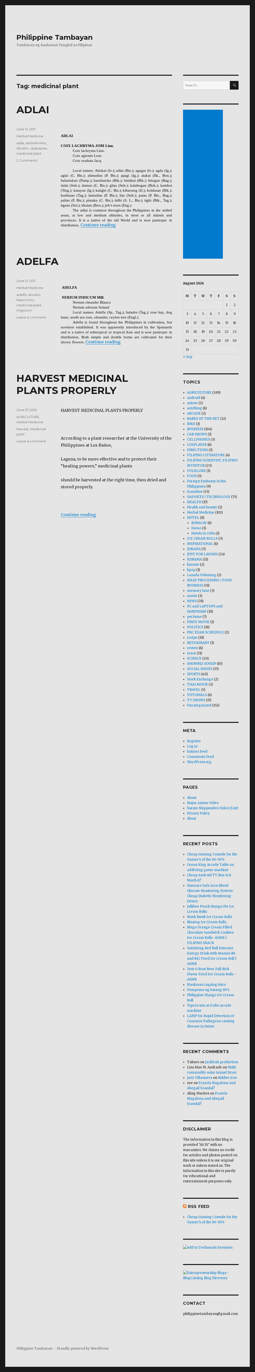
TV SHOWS (196, 700)
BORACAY (199, 523)
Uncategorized (199, 705)
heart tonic (25, 300)
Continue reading (98, 224)
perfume (194, 617)
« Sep (187, 357)
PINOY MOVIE (198, 622)
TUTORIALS (197, 695)
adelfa (21, 295)
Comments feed (200, 757)
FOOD (192, 476)
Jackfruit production (221, 1062)
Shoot (191, 818)
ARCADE (194, 413)
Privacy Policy (198, 813)
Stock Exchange (200, 679)
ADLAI (32, 110)
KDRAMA (194, 559)
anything (194, 408)
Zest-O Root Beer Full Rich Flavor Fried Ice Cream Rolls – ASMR (212, 974)
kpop (191, 570)
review (192, 648)
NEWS (192, 601)
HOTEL (193, 518)
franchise (195, 492)
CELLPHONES (198, 439)
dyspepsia (38, 148)
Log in (192, 746)
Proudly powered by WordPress (83, 1348)
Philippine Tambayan (54, 37)
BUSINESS (195, 429)
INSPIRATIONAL (200, 544)
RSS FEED (199, 1206)
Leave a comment (31, 317)
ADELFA (37, 261)
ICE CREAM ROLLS (202, 538)
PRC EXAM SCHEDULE (205, 632)
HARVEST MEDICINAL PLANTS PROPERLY (72, 384)
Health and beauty (202, 507)
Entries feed (197, 751)
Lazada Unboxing (201, 575)
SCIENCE (194, 658)
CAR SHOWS (197, 434)
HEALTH (194, 502)
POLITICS (195, 627)
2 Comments (26, 160)
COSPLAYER (197, 445)
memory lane (198, 591)
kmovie (193, 565)
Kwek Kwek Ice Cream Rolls (209, 917)
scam (191, 653)
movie (192, 596)
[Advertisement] (204, 184)
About (191, 798)
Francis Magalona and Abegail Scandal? (207, 1098)
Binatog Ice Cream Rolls (206, 922)
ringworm (24, 310)
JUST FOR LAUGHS (202, 554)
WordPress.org (199, 762)
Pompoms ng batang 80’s (208, 990)
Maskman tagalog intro (206, 985)
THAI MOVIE (197, 684)
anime (192, 403)
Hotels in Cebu (203, 533)
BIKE (191, 424)
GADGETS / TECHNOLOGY (208, 497)
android (193, 398)
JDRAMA (194, 549)
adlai (20, 143)
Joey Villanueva (199, 1078)
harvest (22, 429)
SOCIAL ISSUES (199, 669)
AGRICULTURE (27, 417)
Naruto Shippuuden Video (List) (212, 808)
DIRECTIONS (197, 450)
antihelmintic (36, 143)
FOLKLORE (196, 471)
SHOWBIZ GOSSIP (201, 664)
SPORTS (193, 674)
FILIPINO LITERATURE (206, 455)
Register (194, 741)
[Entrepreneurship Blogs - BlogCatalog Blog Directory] (211, 1275)
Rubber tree (227, 1078)
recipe (192, 637)
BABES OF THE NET (203, 419)
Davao (196, 528)
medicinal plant (28, 153)
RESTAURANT (198, 643)
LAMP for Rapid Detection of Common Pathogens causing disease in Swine (211, 1021)
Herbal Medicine (29, 136)
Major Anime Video (203, 803)
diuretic (22, 148)
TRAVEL (193, 690)
